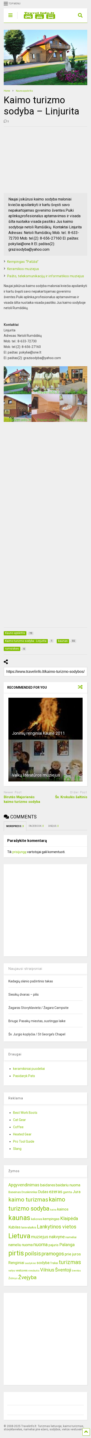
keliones (36, 1219)
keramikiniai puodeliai (29, 1069)
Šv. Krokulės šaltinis (71, 797)
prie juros (73, 1254)
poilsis (33, 1253)
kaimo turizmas (28, 1199)
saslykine (30, 1263)
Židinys (13, 1278)
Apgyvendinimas (23, 1185)
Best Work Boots (25, 1112)
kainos (62, 1209)
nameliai (71, 1237)
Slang (17, 1149)
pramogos (53, 1254)
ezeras (55, 1191)
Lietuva (19, 1236)
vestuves (22, 1270)
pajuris (54, 1245)
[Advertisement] (39, 159)
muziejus (39, 1236)
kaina (53, 1209)
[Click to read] (45, 719)
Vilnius (47, 1270)
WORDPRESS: (15, 826)
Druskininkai (29, 1192)
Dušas (43, 1192)
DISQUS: (53, 826)
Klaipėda (69, 1218)
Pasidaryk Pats (24, 1076)
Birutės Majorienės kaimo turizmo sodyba (22, 799)
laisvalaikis (28, 1227)
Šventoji (63, 1270)
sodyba (43, 1262)
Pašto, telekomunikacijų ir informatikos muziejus (45, 276)
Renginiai (16, 1262)
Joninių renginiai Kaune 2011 (38, 733)
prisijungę (19, 852)
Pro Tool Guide (23, 1141)
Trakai (54, 1263)
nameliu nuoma (20, 1245)
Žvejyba (27, 1277)
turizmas (70, 1262)
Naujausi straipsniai (25, 969)
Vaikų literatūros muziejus (36, 775)
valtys (11, 1270)
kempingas (51, 1219)
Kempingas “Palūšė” (23, 262)
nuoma (40, 1244)
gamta (67, 1192)
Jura (76, 1191)
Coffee (18, 1127)
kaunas (19, 1218)
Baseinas (14, 1192)
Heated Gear (22, 1134)
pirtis (16, 1253)
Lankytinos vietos (56, 1227)
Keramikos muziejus (23, 269)
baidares (47, 1185)
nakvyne (57, 1236)
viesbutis (33, 1270)
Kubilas (14, 1227)
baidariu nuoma (68, 1185)
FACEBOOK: (36, 826)
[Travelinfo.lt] (37, 19)
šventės (76, 1270)
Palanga (67, 1244)
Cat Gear (19, 1120)
